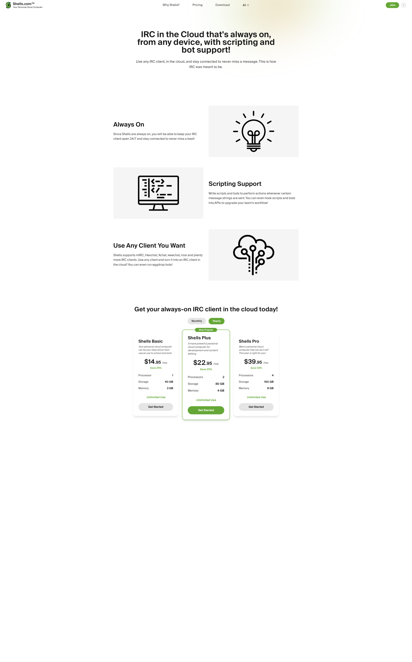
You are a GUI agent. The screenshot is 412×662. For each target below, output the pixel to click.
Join (392, 5)
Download (222, 5)
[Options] (403, 5)
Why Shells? (171, 5)
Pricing (197, 5)
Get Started (155, 407)
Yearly (216, 321)
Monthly (197, 321)
